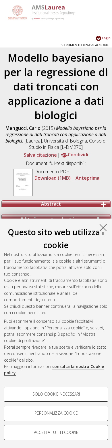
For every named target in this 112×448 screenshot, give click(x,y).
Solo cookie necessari (56, 394)
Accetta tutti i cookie (56, 432)
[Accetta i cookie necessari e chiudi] (103, 227)
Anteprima (87, 178)
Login (106, 38)
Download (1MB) (52, 178)
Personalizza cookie (56, 413)
